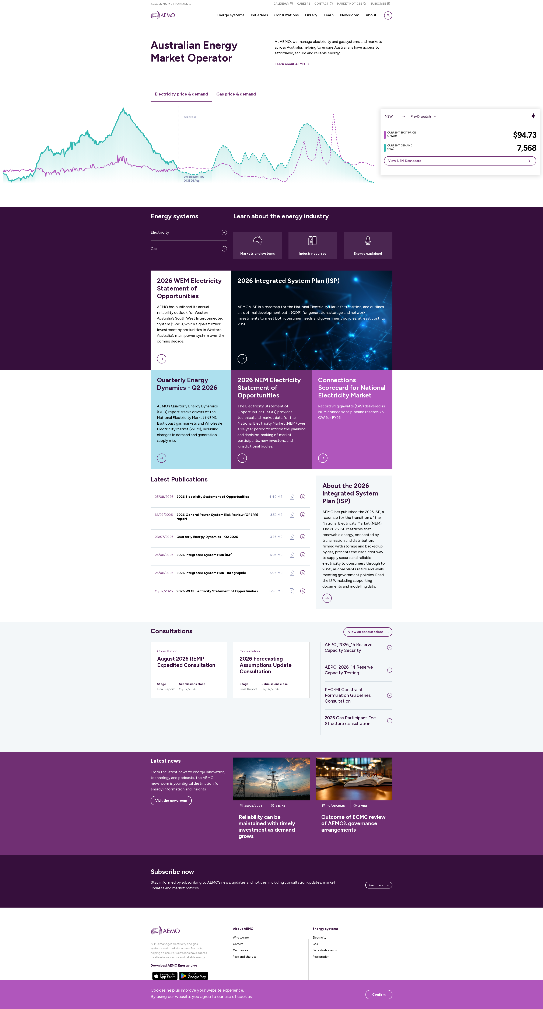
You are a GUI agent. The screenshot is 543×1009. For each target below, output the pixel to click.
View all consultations (365, 632)
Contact (321, 3)
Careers (303, 3)
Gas (154, 248)
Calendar (281, 3)
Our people (240, 950)
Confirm (379, 994)
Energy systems (230, 15)
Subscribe (378, 3)
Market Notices (349, 3)
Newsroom (349, 15)
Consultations (286, 15)
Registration (321, 956)
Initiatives (259, 15)
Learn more (376, 885)
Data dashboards (325, 950)
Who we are (241, 937)
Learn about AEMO (290, 64)
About (371, 15)
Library (311, 15)
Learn (329, 15)
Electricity (160, 232)
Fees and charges (244, 956)
